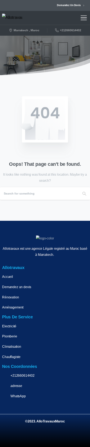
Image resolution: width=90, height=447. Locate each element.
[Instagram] (69, 437)
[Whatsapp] (80, 437)
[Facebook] (58, 437)
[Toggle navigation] (84, 17)
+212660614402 (70, 30)
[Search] (84, 193)
